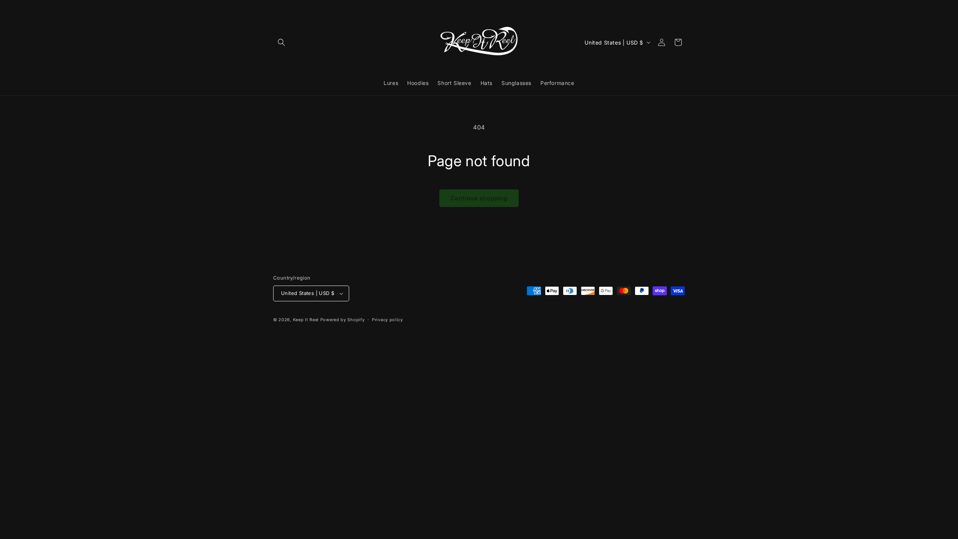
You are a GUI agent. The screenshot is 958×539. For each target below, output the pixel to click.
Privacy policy (387, 319)
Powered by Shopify (342, 319)
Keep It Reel (306, 319)
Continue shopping (479, 198)
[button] (281, 42)
